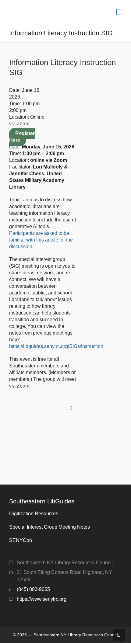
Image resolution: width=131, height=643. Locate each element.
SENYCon (20, 540)
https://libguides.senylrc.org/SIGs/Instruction (56, 346)
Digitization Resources (33, 513)
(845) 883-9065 (33, 589)
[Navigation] (118, 12)
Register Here (22, 137)
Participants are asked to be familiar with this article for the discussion (41, 240)
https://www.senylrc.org (41, 599)
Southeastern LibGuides (41, 501)
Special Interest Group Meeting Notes (49, 527)
